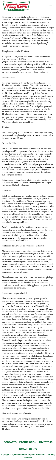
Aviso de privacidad (38, 454)
